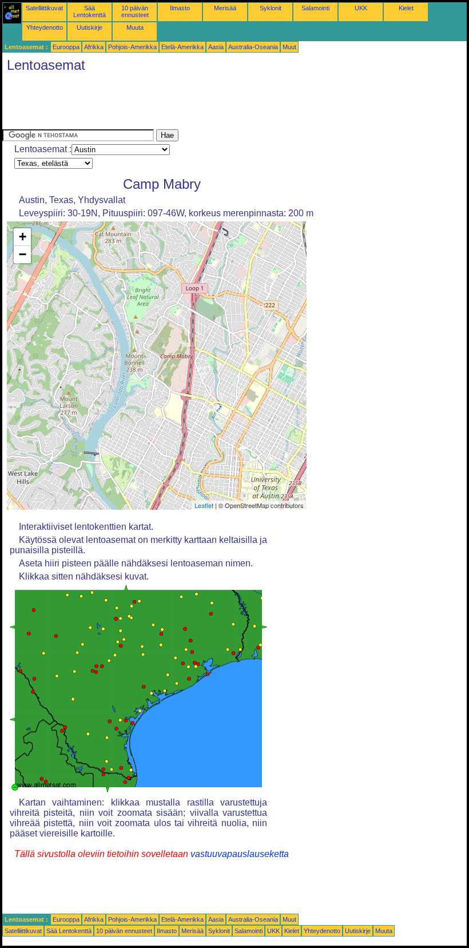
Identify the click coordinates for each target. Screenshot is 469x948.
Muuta (135, 27)
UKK (361, 8)
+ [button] (22, 236)
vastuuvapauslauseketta (239, 854)
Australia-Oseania (253, 46)
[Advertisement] (210, 103)
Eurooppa (66, 46)
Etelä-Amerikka (182, 46)
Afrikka (94, 46)
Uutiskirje (89, 27)
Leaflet (203, 505)
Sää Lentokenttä (89, 11)
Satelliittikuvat (44, 8)
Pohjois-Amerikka (132, 46)
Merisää (225, 8)
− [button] (22, 254)
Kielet (406, 8)
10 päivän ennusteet (135, 11)
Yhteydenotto (44, 27)
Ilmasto (180, 8)
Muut (289, 46)
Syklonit (270, 8)
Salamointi (315, 8)
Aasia (216, 46)
